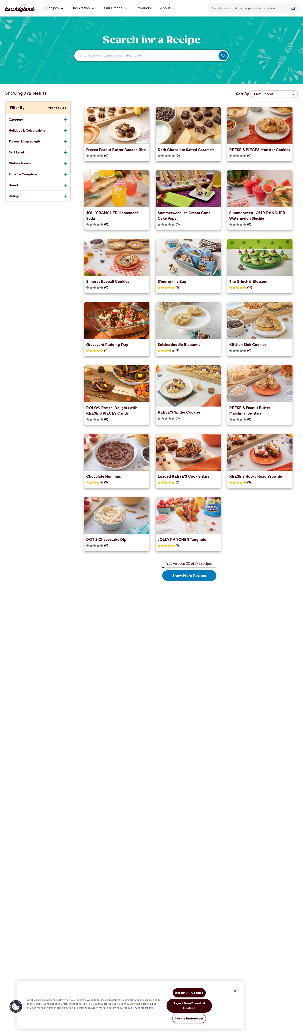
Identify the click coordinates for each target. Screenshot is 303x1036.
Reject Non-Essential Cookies (189, 1005)
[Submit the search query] (223, 55)
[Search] (294, 8)
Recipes (53, 8)
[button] (15, 1006)
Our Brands (113, 8)
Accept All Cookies (189, 993)
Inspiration (82, 8)
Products (143, 8)
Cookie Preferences (189, 1019)
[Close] (235, 990)
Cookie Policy (144, 1008)
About (165, 8)
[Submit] (294, 8)
